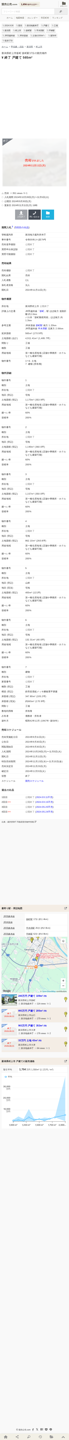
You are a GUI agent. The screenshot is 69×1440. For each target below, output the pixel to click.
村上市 (18, 30)
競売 (20, 25)
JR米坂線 (24, 35)
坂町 (42, 311)
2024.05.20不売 (44, 807)
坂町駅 (29, 30)
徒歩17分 (9, 40)
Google (6, 990)
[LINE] (50, 1429)
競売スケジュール (34, 781)
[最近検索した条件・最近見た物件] (40, 1437)
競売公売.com (24, 1430)
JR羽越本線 (10, 35)
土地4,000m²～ (39, 35)
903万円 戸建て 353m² (32, 1025)
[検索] (60, 11)
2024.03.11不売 (44, 797)
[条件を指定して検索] (28, 1437)
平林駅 (52, 30)
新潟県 (7, 30)
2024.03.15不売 (44, 802)
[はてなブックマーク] (41, 1429)
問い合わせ (34, 217)
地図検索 (20, 18)
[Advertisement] (34, 98)
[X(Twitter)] (37, 1429)
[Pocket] (46, 1429)
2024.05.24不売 (44, 811)
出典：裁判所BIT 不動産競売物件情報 (18, 822)
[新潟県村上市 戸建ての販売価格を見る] (65, 1061)
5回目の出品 (22, 227)
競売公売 (7, 4)
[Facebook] (32, 1429)
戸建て (46, 25)
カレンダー (32, 18)
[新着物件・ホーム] (6, 1437)
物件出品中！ (30, 4)
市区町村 (45, 18)
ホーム (10, 18)
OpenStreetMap (49, 991)
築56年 (53, 35)
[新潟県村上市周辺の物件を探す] (65, 908)
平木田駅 (40, 30)
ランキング (57, 18)
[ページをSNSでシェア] (17, 1437)
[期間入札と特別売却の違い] (12, 227)
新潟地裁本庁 (33, 25)
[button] (36, 959)
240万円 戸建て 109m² (32, 995)
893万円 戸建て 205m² (32, 1010)
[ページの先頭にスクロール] (63, 1437)
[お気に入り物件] (52, 1437)
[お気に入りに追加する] (48, 214)
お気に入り (63, 6)
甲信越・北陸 (17, 46)
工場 (56, 25)
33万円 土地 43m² (30, 1040)
